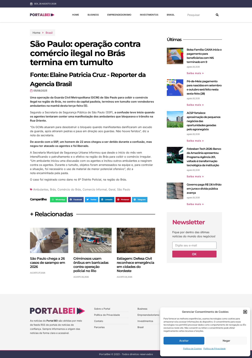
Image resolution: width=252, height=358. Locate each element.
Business (93, 14)
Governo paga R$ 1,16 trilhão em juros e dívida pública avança (204, 188)
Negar (226, 340)
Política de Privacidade (214, 348)
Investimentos (149, 14)
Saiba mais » (195, 73)
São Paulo (123, 189)
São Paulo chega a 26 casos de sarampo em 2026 (47, 262)
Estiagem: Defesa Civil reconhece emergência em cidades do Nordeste (135, 264)
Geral (112, 189)
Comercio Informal (95, 189)
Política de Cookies (192, 348)
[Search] (217, 14)
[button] (245, 312)
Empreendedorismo (119, 14)
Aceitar (184, 340)
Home (75, 14)
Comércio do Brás (69, 189)
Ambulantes (40, 189)
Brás (53, 189)
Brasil (171, 14)
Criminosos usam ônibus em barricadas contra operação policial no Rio (90, 264)
